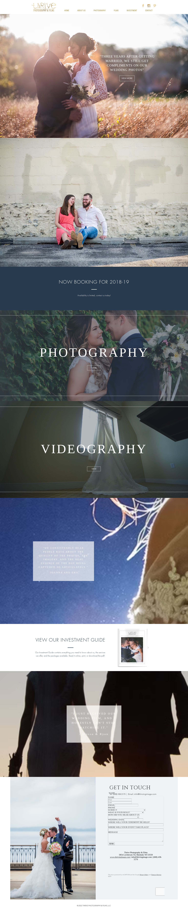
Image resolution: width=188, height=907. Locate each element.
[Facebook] (143, 6)
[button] (94, 1)
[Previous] (14, 355)
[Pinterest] (155, 6)
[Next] (174, 355)
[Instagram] (149, 6)
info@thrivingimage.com (145, 794)
